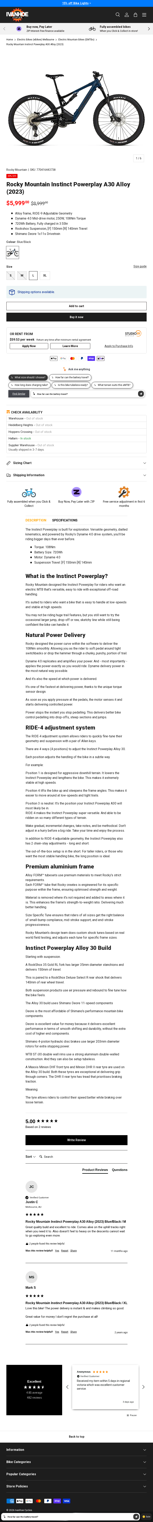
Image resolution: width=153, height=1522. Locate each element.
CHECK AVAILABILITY (26, 412)
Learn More (70, 346)
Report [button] (64, 1250)
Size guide (140, 266)
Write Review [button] (76, 1140)
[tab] (95, 1171)
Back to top (76, 1436)
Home (9, 39)
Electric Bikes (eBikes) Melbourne (35, 39)
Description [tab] (36, 520)
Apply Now (29, 346)
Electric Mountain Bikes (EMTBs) (76, 39)
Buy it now (76, 317)
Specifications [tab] (64, 520)
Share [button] (73, 1250)
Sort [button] (29, 1156)
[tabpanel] (77, 817)
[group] (77, 1121)
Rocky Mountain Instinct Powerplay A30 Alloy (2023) (35, 44)
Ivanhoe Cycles (23, 1510)
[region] (105, 1387)
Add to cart (76, 306)
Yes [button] (57, 1250)
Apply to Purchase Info (119, 346)
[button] (67, 1387)
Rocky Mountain (16, 169)
